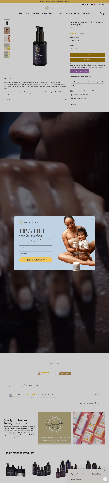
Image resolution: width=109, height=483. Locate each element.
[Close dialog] (93, 219)
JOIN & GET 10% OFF (36, 260)
